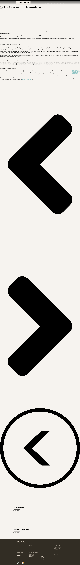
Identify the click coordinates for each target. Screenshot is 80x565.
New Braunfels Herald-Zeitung (27, 79)
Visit (42, 3)
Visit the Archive (3, 490)
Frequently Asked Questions (5, 491)
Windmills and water (19, 507)
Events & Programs (50, 3)
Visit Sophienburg (3, 489)
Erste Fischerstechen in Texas (21, 529)
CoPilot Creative (55, 562)
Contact (19, 555)
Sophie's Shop (20, 552)
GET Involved (60, 3)
